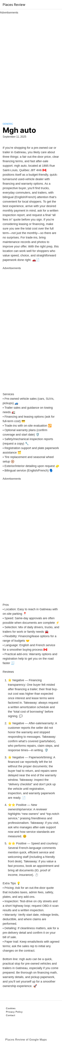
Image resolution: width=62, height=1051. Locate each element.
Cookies (11, 1008)
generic (8, 123)
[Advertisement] (31, 64)
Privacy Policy (14, 1011)
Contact (10, 1015)
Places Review (14, 4)
